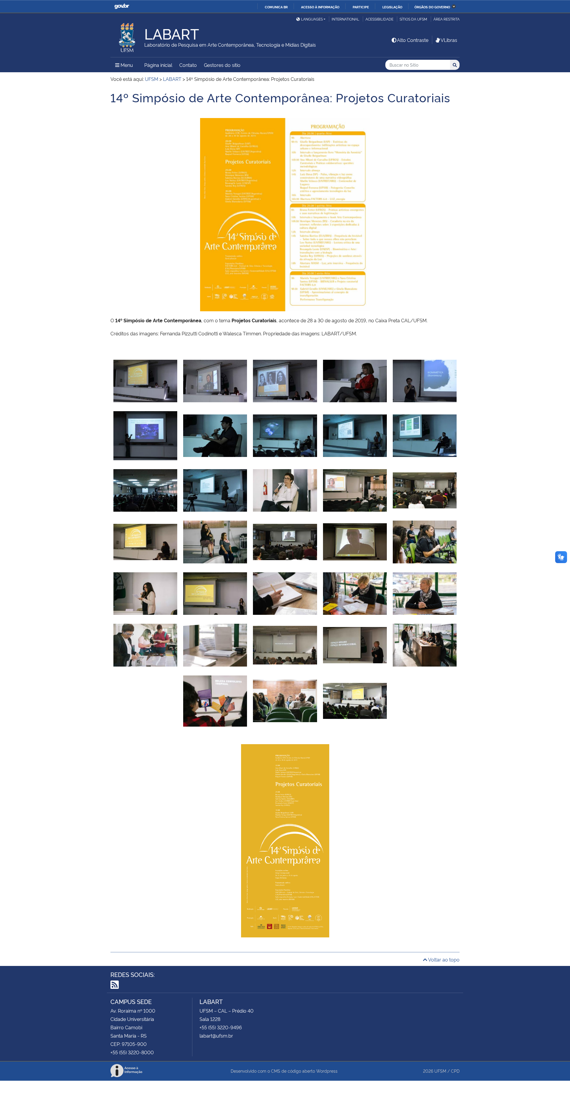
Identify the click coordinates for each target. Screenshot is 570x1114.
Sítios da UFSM (413, 18)
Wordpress (327, 1071)
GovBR (121, 6)
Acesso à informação (320, 6)
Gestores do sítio (222, 65)
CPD (455, 1071)
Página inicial (158, 65)
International (345, 18)
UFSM (440, 1071)
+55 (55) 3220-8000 (132, 1052)
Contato (188, 65)
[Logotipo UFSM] (127, 36)
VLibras (449, 40)
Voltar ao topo (443, 959)
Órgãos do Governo (432, 6)
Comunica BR (276, 6)
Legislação (392, 6)
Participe (361, 6)
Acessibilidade (379, 18)
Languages (312, 18)
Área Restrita (446, 18)
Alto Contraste (412, 40)
